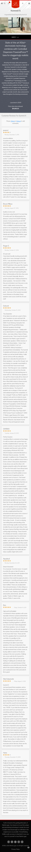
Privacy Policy (15, 849)
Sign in (13, 121)
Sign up (18, 121)
